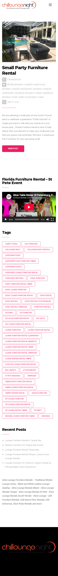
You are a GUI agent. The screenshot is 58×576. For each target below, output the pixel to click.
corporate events (13, 267)
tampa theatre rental (15, 393)
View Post (13, 148)
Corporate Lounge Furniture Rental (21, 273)
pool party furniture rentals (28, 92)
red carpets (10, 370)
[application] (29, 207)
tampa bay (31, 376)
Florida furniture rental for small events (26, 84)
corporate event (13, 255)
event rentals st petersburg (38, 301)
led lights (40, 318)
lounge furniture (13, 330)
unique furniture (39, 393)
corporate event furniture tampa (20, 261)
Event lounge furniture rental (19, 295)
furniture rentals (42, 307)
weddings (46, 416)
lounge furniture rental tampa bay (21, 353)
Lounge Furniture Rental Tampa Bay (22, 449)
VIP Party (38, 410)
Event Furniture (37, 278)
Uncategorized (14, 79)
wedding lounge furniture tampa (20, 416)
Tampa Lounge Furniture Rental (19, 387)
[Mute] (47, 219)
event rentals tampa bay (16, 307)
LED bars (9, 313)
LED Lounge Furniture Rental (18, 324)
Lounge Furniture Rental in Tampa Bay (23, 440)
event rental (46, 295)
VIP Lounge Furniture (14, 399)
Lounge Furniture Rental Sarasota (21, 341)
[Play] (5, 219)
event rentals (11, 301)
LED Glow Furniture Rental (17, 318)
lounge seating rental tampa (18, 359)
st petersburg (29, 370)
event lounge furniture (15, 290)
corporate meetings (14, 278)
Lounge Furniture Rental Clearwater (22, 336)
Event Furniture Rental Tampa (18, 284)
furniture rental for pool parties (17, 88)
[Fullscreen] (52, 219)
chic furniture (31, 244)
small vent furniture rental (31, 96)
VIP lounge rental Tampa (16, 410)
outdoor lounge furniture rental (20, 364)
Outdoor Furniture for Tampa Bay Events (24, 445)
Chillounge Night (12, 250)
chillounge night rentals (38, 250)
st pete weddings (12, 376)
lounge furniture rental (39, 330)
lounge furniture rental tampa (19, 347)
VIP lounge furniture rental (17, 404)
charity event (11, 244)
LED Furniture (26, 313)
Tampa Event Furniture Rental (18, 382)
